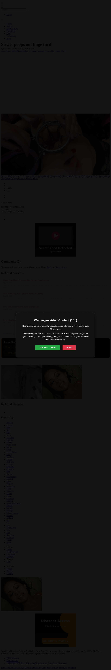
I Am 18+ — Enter (47, 347)
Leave (69, 347)
